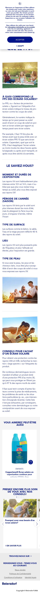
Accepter (20, 39)
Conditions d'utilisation (13, 578)
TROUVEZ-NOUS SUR (19, 556)
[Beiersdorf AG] (9, 584)
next (37, 524)
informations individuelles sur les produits (21, 27)
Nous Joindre (20, 570)
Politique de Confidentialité (20, 574)
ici (33, 32)
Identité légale (30, 578)
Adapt (21, 46)
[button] (30, 462)
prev (3, 524)
